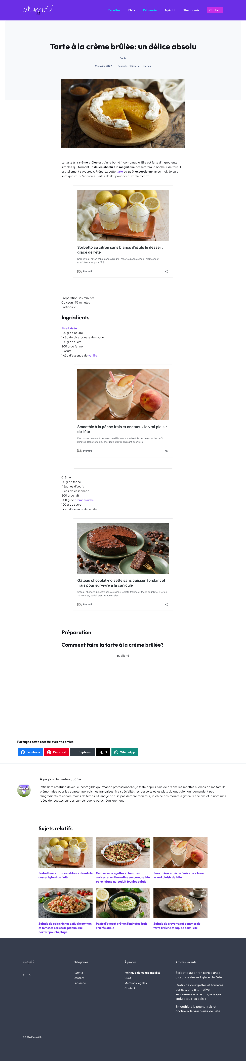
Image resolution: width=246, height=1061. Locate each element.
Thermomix (191, 10)
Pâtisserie (150, 10)
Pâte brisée (69, 328)
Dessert (79, 978)
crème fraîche (84, 500)
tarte (119, 171)
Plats (131, 10)
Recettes (114, 10)
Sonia (123, 58)
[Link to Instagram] (30, 975)
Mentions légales (136, 983)
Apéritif (170, 10)
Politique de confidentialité (142, 972)
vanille (92, 355)
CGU (128, 978)
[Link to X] (24, 975)
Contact (215, 10)
